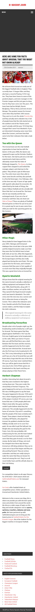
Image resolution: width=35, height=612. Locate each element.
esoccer (20, 67)
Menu (4, 12)
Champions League (11, 583)
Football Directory (11, 566)
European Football (11, 581)
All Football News (11, 604)
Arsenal (7, 585)
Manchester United (11, 597)
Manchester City (10, 595)
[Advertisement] (17, 33)
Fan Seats (5, 487)
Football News (9, 559)
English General (10, 578)
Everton (7, 592)
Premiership (28, 116)
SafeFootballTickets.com (10, 479)
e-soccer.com (17, 4)
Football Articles (10, 561)
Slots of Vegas (7, 201)
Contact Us (8, 568)
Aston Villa (8, 588)
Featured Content (11, 563)
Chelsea (7, 590)
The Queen (22, 164)
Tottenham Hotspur (11, 599)
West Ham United (11, 602)
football (6, 468)
